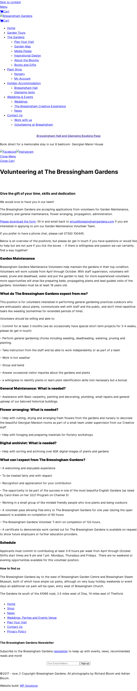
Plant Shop (14, 69)
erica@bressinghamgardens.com (92, 221)
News (18, 110)
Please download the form (18, 221)
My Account (22, 78)
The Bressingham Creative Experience (40, 106)
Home (11, 28)
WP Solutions (29, 685)
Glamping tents (24, 92)
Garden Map (22, 46)
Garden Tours (16, 32)
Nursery (19, 74)
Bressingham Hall (26, 88)
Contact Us (14, 115)
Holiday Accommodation (24, 83)
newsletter (61, 651)
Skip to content (10, 2)
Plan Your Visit (24, 42)
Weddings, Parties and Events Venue (32, 617)
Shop (10, 608)
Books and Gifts (25, 65)
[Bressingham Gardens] (16, 16)
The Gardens (15, 37)
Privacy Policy (16, 631)
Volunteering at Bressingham (33, 124)
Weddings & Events (20, 97)
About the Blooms (26, 60)
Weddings (20, 101)
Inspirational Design (27, 55)
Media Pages (23, 51)
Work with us (23, 120)
